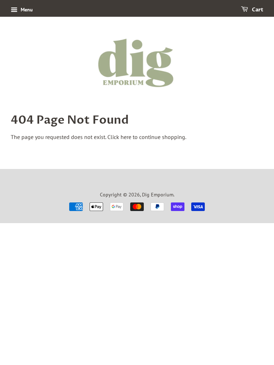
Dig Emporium (157, 194)
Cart (257, 9)
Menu (26, 9)
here (126, 136)
